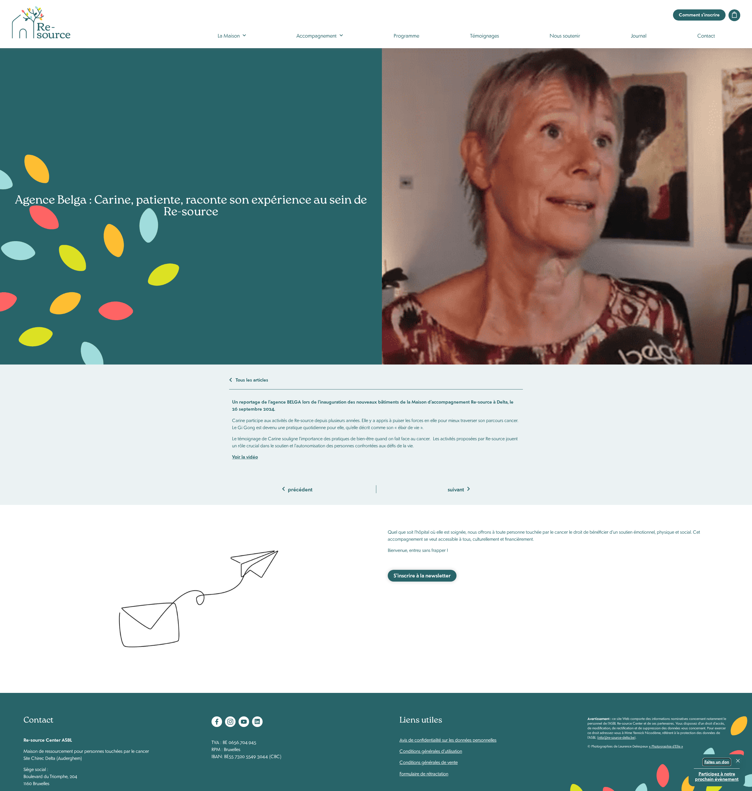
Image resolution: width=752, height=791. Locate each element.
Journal (639, 35)
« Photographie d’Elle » (666, 746)
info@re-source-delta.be (616, 737)
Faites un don (716, 762)
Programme (406, 35)
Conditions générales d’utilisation (431, 751)
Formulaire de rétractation (424, 773)
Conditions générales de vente (429, 762)
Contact (706, 35)
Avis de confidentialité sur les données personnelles (448, 739)
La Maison (229, 35)
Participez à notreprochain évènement (716, 776)
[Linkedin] (257, 721)
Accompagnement (316, 35)
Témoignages (484, 35)
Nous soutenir (565, 35)
